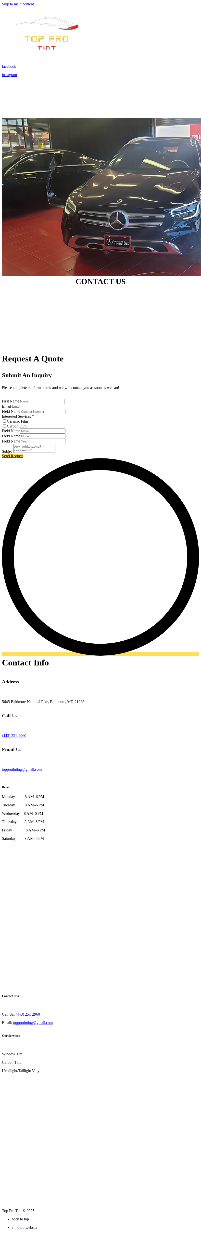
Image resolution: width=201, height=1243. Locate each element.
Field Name (11, 411)
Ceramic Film (17, 421)
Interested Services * (18, 416)
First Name (10, 401)
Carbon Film (16, 426)
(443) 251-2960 (28, 1014)
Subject (7, 451)
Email (6, 406)
